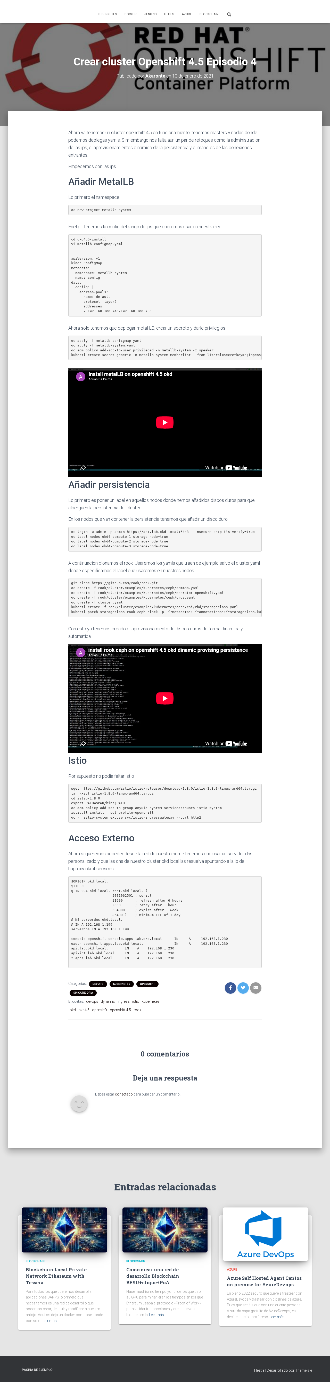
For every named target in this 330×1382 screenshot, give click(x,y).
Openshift (147, 984)
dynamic (108, 1001)
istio (135, 1001)
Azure (187, 14)
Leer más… (50, 1321)
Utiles (169, 14)
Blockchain (209, 14)
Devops (98, 984)
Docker (131, 14)
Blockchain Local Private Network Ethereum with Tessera (56, 1276)
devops (92, 1001)
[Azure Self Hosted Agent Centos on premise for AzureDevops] (265, 1234)
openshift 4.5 (120, 1010)
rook (137, 1010)
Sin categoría (83, 992)
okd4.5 (83, 1010)
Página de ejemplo (37, 1370)
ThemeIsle (303, 1370)
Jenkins (150, 14)
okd (73, 1010)
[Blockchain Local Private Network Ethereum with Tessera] (64, 1230)
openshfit (99, 1010)
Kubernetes (107, 14)
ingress (124, 1001)
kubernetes (151, 1001)
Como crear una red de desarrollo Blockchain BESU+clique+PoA (152, 1276)
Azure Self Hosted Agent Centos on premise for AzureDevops (264, 1281)
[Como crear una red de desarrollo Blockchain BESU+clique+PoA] (165, 1230)
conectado (124, 1094)
